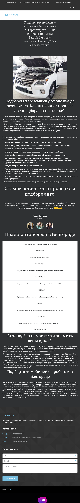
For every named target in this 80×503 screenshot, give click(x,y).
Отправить (10, 478)
